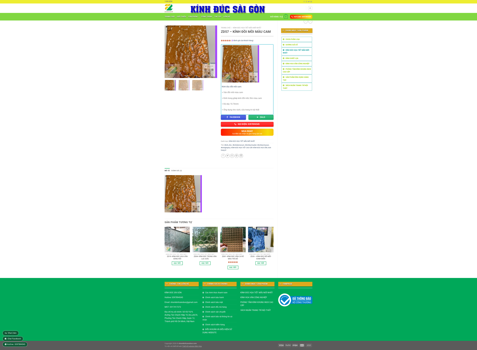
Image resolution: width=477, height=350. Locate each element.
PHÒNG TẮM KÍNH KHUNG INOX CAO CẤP (297, 70)
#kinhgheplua (225, 148)
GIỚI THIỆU (181, 17)
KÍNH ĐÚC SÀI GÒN (173, 292)
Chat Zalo (12, 333)
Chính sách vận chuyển (215, 312)
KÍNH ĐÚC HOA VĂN (260, 148)
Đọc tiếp (177, 263)
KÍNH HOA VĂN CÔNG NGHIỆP (297, 64)
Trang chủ (225, 28)
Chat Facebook (14, 339)
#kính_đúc (228, 145)
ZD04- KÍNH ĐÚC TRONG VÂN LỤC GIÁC (205, 257)
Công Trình (206, 17)
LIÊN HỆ (226, 17)
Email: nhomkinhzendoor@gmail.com (181, 302)
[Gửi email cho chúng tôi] (311, 2)
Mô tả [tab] (167, 171)
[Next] (213, 51)
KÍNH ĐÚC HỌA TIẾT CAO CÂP (241, 148)
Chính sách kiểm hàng (215, 324)
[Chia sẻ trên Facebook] (223, 156)
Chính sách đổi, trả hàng (216, 307)
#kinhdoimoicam (238, 145)
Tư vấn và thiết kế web (173, 346)
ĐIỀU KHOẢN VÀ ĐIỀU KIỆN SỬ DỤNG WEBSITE (217, 331)
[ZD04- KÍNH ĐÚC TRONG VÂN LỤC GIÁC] (205, 239)
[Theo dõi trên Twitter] (309, 2)
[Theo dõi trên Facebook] (304, 2)
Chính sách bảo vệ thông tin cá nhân (217, 318)
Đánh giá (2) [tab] (176, 171)
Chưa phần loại (293, 39)
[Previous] (169, 51)
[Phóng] (167, 75)
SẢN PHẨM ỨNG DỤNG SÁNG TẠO (296, 78)
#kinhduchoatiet (251, 145)
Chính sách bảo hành (214, 297)
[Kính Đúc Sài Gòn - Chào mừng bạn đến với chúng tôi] (175, 8)
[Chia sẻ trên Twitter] (228, 156)
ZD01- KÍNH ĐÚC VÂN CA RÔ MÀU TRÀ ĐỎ (233, 257)
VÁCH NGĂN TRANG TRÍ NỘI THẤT (295, 86)
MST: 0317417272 (173, 307)
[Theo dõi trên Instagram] (306, 2)
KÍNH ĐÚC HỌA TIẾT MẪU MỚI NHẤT (296, 51)
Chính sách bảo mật (214, 302)
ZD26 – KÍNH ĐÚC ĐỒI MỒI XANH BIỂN (260, 257)
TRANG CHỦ (170, 17)
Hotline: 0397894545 (174, 297)
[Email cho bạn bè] (232, 156)
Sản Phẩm (192, 17)
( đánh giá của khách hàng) (242, 40)
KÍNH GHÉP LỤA (292, 58)
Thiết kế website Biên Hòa (192, 346)
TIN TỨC (217, 17)
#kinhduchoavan (263, 145)
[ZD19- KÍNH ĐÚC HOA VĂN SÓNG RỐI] (177, 239)
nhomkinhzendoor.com (188, 343)
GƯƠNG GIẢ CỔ (292, 45)
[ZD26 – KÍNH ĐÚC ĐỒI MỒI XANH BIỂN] (261, 239)
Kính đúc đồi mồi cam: (232, 86)
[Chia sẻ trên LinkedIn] (241, 156)
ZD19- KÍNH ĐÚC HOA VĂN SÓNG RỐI (177, 257)
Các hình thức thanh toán (216, 292)
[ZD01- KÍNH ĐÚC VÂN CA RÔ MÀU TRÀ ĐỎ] (233, 239)
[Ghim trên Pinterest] (237, 156)
